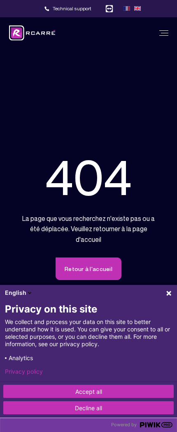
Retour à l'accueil (88, 268)
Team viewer (109, 8)
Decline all (88, 407)
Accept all (88, 391)
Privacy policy (24, 371)
